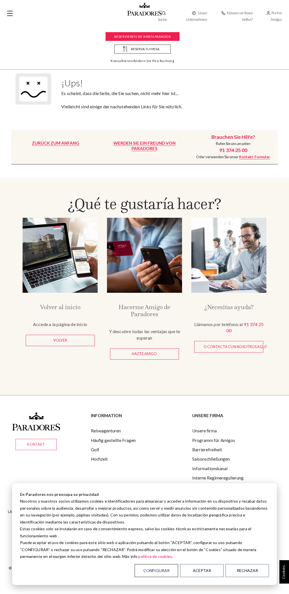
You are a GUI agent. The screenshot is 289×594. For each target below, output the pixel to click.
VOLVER (60, 340)
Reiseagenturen (106, 430)
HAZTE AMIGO (144, 353)
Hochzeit (99, 458)
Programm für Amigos (213, 440)
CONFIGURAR (156, 570)
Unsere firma (204, 430)
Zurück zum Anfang (55, 143)
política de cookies (155, 556)
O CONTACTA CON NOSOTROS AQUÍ (233, 346)
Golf (95, 449)
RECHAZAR (247, 570)
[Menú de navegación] (10, 13)
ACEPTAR (202, 570)
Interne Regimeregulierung (218, 477)
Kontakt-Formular (254, 157)
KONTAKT (36, 444)
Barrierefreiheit (207, 449)
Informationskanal (209, 468)
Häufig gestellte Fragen (113, 440)
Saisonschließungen (211, 458)
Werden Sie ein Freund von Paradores (144, 145)
